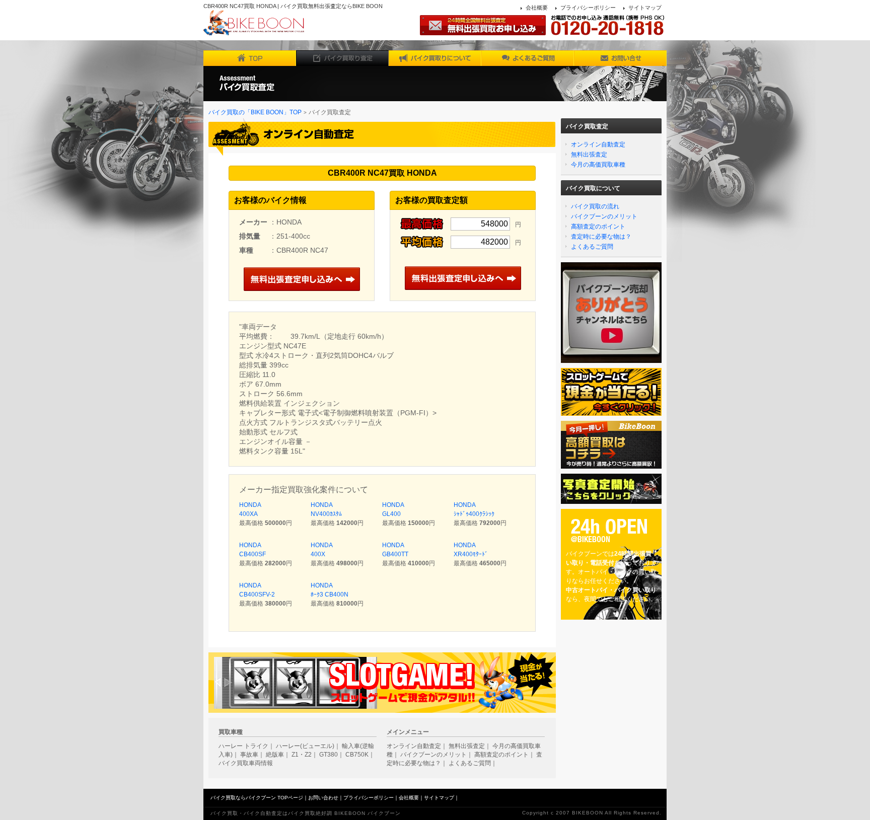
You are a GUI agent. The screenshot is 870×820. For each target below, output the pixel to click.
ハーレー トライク (243, 746)
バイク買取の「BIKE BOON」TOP (255, 112)
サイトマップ (645, 8)
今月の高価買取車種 (598, 164)
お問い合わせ (323, 797)
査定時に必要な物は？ (601, 236)
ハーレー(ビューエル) (305, 746)
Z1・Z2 (302, 754)
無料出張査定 (589, 154)
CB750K (357, 754)
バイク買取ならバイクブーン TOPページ (256, 797)
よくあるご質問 (592, 246)
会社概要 (537, 8)
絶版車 (275, 754)
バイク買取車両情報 (246, 763)
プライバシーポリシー (588, 8)
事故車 (249, 754)
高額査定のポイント (598, 226)
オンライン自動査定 (598, 144)
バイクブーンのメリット (604, 216)
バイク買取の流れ (595, 206)
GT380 (328, 754)
